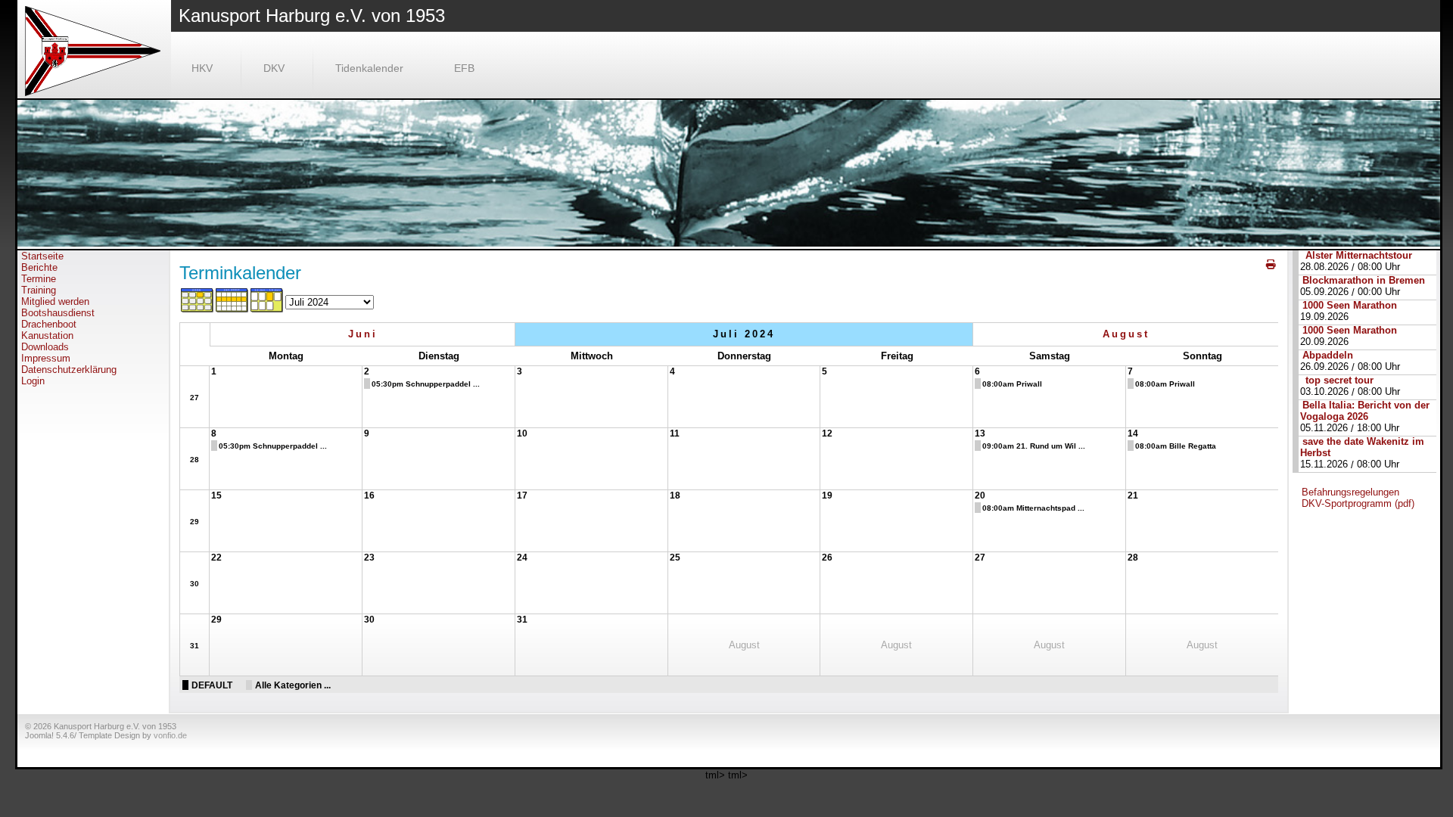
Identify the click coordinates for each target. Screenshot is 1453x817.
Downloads (45, 347)
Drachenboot (48, 324)
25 (675, 557)
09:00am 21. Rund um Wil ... (1033, 446)
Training (38, 290)
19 (827, 495)
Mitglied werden (55, 301)
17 (522, 495)
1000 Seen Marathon (1349, 305)
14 (1133, 433)
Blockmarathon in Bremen (1363, 280)
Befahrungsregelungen (1350, 492)
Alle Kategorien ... (293, 685)
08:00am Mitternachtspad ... (1033, 508)
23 (369, 557)
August (1126, 334)
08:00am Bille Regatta (1175, 446)
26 (827, 557)
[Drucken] (1272, 264)
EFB (464, 68)
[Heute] (267, 309)
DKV (274, 68)
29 (194, 521)
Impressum (45, 358)
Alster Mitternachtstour (1357, 255)
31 (194, 645)
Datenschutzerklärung (69, 369)
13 (980, 433)
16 (369, 495)
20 (980, 495)
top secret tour (1338, 380)
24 (522, 557)
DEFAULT (211, 685)
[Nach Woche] (232, 309)
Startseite (42, 256)
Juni (363, 334)
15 (216, 495)
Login (33, 381)
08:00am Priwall (1012, 384)
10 (522, 433)
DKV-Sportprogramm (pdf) (1358, 503)
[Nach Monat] (197, 309)
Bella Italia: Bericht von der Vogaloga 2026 (1365, 410)
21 (1133, 495)
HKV (202, 68)
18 (675, 495)
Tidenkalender (369, 68)
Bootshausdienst (58, 312)
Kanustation (47, 335)
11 (675, 433)
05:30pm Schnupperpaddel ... (426, 384)
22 (216, 557)
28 (194, 459)
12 (827, 433)
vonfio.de (170, 735)
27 (194, 397)
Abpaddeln (1327, 355)
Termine (38, 278)
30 (194, 583)
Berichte (39, 267)
